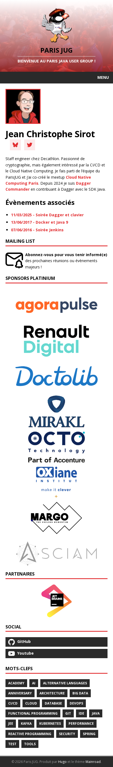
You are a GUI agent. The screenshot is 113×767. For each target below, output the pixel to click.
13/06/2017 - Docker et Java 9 (39, 222)
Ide (81, 713)
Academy (16, 683)
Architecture (52, 693)
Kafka (26, 723)
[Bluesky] (15, 144)
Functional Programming (33, 713)
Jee (10, 723)
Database (53, 703)
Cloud (31, 703)
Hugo (62, 761)
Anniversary (20, 693)
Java (96, 713)
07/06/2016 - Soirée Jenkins (37, 229)
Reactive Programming (29, 734)
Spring (89, 734)
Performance (81, 723)
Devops (76, 703)
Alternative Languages (65, 683)
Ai (33, 683)
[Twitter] (29, 144)
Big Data (80, 693)
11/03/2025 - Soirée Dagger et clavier (47, 214)
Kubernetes (50, 723)
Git (68, 713)
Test (12, 744)
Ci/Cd (13, 703)
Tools (30, 744)
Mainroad (93, 761)
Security (67, 734)
